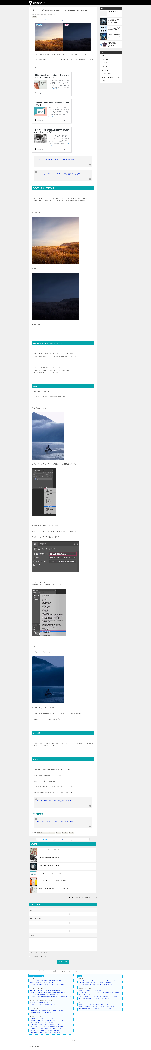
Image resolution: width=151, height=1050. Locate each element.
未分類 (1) (104, 81)
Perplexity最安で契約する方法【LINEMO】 (114, 36)
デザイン (35, 16)
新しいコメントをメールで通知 (39, 952)
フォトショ (64, 832)
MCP (112, 11)
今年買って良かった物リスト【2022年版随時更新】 (92, 990)
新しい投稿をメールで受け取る (39, 956)
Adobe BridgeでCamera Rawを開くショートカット (49, 873)
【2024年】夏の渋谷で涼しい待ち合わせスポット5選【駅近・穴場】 (96, 984)
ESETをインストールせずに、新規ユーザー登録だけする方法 (45, 990)
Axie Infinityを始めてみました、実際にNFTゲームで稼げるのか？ (95, 1008)
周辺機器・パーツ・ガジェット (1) (110, 77)
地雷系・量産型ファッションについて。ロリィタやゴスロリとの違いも (114, 44)
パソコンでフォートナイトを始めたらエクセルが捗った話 (44, 994)
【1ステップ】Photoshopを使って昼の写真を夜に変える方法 (45, 1032)
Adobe (45, 832)
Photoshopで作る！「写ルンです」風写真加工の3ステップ (54, 801)
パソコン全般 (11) (106, 73)
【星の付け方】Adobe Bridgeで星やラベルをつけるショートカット (53, 888)
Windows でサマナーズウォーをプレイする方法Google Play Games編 (47, 992)
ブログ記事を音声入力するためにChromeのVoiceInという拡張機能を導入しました (50, 996)
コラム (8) (104, 66)
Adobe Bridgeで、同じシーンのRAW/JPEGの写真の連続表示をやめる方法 (59, 174)
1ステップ (39, 832)
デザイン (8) (105, 70)
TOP (34, 971)
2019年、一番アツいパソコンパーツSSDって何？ (42, 982)
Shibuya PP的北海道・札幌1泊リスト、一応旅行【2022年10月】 (95, 982)
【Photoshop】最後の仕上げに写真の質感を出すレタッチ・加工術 (52, 857)
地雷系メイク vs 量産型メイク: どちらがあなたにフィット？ (114, 28)
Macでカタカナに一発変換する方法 (39, 1002)
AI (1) (103, 55)
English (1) (104, 62)
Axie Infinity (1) (105, 59)
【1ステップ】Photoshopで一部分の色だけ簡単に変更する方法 (55, 159)
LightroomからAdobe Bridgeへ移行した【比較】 (49, 865)
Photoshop (51, 832)
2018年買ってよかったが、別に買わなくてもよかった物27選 (55, 821)
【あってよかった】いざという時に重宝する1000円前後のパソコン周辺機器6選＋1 (99, 996)
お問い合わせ (75, 1040)
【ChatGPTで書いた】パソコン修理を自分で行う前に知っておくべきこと (48, 984)
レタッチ (71, 832)
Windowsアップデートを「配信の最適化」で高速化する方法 (45, 1004)
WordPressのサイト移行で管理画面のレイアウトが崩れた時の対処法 (47, 1010)
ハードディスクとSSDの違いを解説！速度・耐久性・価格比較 (114, 21)
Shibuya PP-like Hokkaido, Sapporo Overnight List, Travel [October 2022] (97, 980)
